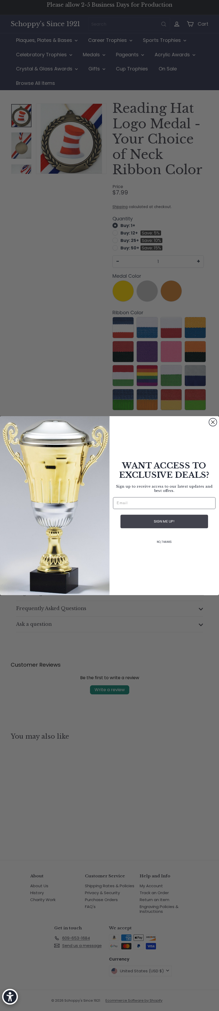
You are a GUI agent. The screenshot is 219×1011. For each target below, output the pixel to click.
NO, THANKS (164, 542)
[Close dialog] (213, 422)
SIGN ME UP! (164, 521)
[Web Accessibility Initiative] (10, 997)
